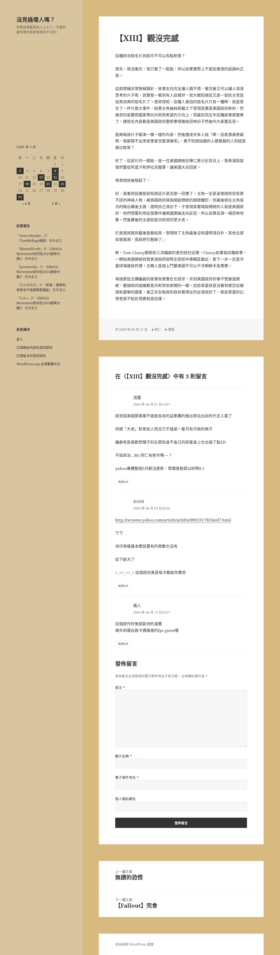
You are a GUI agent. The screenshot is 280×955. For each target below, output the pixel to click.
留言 (120, 687)
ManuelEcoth (30, 249)
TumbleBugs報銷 (33, 240)
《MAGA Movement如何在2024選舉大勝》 (39, 254)
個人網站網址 (125, 799)
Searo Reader (30, 235)
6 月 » (56, 203)
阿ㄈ (158, 329)
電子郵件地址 (127, 777)
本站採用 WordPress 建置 (134, 944)
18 (27, 184)
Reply (123, 482)
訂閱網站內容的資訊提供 (34, 347)
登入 (19, 339)
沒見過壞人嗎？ (35, 19)
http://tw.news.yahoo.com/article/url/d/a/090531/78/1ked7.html (173, 520)
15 (55, 177)
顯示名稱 (123, 756)
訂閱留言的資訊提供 (31, 356)
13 (41, 177)
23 (62, 184)
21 (48, 184)
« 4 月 (26, 203)
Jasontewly (28, 267)
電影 (171, 329)
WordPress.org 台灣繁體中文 (38, 364)
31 (20, 197)
